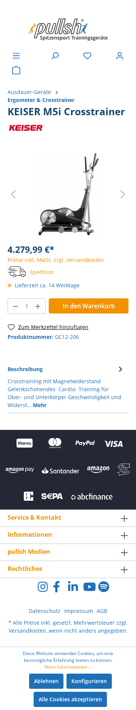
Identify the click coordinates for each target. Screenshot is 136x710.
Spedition (42, 272)
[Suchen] (54, 56)
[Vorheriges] (13, 194)
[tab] (66, 386)
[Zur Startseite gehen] (68, 25)
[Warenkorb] (16, 70)
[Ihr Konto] (119, 56)
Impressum (78, 610)
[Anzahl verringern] (15, 306)
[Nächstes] (122, 194)
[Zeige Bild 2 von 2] (75, 230)
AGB (102, 610)
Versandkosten (27, 630)
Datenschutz (44, 610)
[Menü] (16, 56)
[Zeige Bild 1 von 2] (61, 230)
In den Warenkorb (89, 306)
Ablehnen (46, 681)
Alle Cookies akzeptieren (70, 699)
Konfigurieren (89, 681)
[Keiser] (26, 127)
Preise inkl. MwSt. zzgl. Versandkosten (56, 259)
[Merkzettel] (87, 56)
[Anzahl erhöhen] (38, 306)
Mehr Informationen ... (68, 667)
